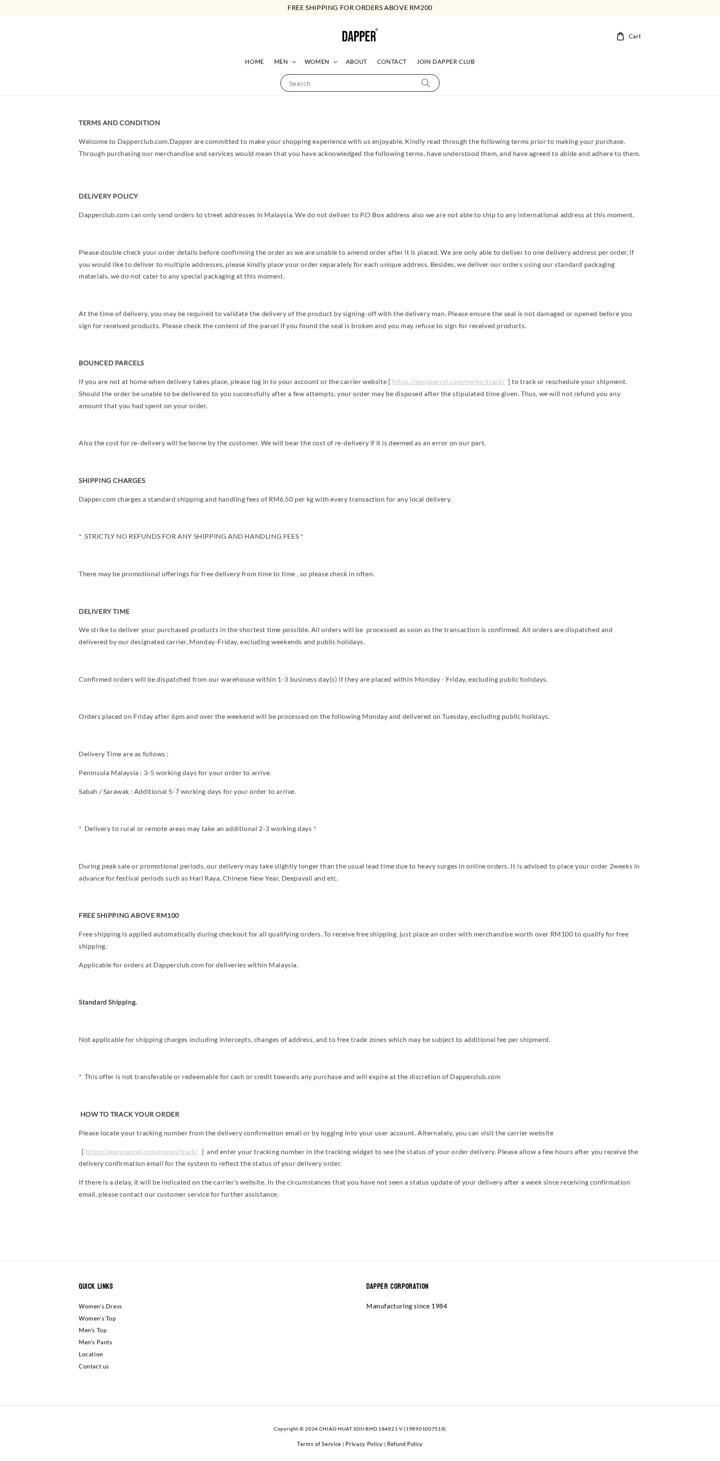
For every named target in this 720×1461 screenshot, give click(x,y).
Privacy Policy (364, 1444)
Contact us (94, 1366)
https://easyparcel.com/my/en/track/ (448, 381)
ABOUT (356, 61)
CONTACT (392, 61)
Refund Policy (405, 1444)
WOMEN (317, 61)
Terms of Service (319, 1444)
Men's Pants (95, 1342)
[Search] (425, 83)
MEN (281, 61)
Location (91, 1354)
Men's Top (93, 1329)
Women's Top (97, 1318)
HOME (254, 61)
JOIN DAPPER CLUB (446, 61)
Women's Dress (100, 1306)
